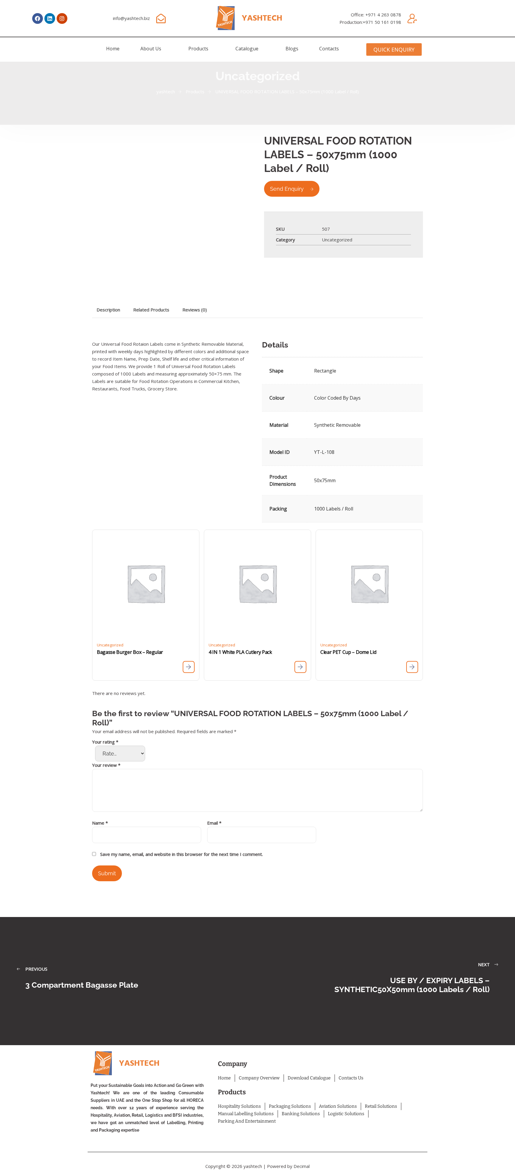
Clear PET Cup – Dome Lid (348, 652)
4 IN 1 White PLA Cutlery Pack (240, 652)
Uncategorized (337, 240)
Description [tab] (108, 310)
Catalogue (246, 48)
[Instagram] (62, 18)
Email (214, 823)
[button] (154, 48)
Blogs (292, 48)
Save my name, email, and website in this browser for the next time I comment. (181, 854)
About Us (150, 48)
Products (198, 48)
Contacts (329, 48)
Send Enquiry (287, 189)
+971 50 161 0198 (382, 22)
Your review (106, 765)
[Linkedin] (49, 18)
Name (100, 823)
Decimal (302, 1166)
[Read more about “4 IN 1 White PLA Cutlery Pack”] (300, 667)
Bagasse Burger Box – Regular (130, 652)
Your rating (105, 742)
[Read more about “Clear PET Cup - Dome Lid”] (412, 667)
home (113, 48)
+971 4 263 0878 (383, 15)
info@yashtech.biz (131, 18)
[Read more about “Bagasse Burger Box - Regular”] (189, 667)
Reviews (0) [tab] (194, 310)
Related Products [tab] (151, 310)
